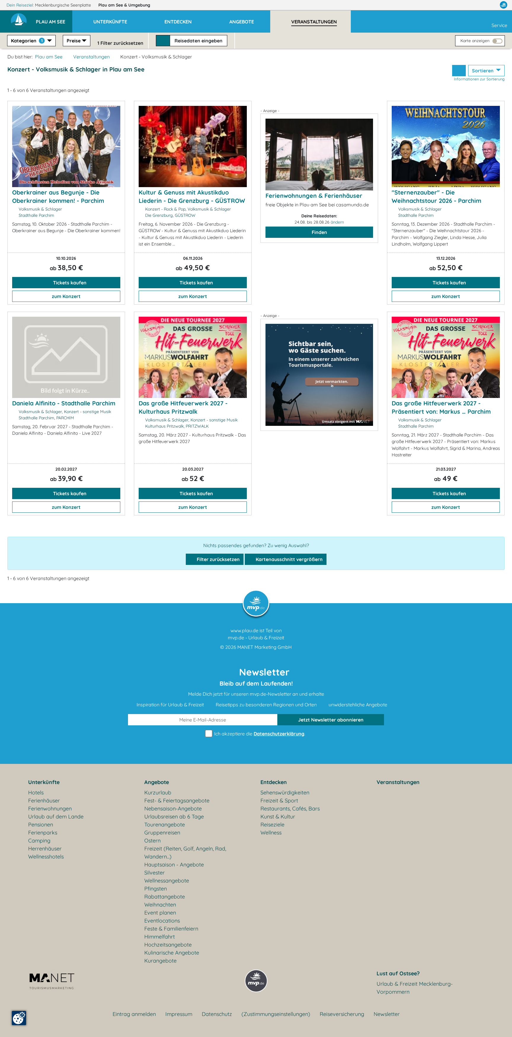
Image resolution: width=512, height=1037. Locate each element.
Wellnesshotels (46, 856)
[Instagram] (491, 5)
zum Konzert (66, 296)
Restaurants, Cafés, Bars (290, 808)
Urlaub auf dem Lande (56, 816)
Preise (74, 41)
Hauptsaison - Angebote (174, 864)
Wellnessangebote (166, 880)
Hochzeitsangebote (168, 944)
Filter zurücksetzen (218, 559)
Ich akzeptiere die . (259, 734)
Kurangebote (160, 960)
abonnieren (331, 720)
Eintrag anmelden (134, 1014)
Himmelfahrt (159, 936)
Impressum (178, 1014)
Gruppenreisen (162, 832)
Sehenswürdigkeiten (284, 792)
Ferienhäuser (44, 800)
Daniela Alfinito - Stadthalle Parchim (63, 403)
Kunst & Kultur (277, 816)
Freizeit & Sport (279, 800)
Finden (319, 232)
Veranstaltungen (91, 57)
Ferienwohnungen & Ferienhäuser (313, 195)
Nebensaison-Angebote (173, 808)
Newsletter (387, 1014)
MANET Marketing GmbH (264, 647)
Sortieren (483, 71)
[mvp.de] (503, 5)
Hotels (36, 792)
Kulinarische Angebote (171, 952)
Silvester (154, 872)
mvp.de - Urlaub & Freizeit (256, 638)
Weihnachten (160, 904)
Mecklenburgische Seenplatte (63, 5)
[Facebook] (477, 5)
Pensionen (40, 824)
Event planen (160, 912)
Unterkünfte (44, 782)
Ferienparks (42, 832)
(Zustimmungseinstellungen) (275, 1014)
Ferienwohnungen (50, 808)
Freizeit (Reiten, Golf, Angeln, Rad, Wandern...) (185, 852)
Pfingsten (155, 888)
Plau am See (124, 5)
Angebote (156, 782)
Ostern (152, 840)
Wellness (270, 832)
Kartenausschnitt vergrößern (289, 559)
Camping (39, 840)
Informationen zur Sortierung (479, 79)
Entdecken (273, 782)
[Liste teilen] (459, 70)
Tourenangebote (164, 824)
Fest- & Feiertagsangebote (176, 800)
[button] (54, 19)
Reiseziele (272, 824)
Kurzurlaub (157, 792)
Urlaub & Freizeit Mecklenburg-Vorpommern (415, 987)
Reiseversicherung (342, 1014)
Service (499, 25)
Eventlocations (162, 920)
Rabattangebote (164, 896)
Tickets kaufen (69, 283)
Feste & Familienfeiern (171, 928)
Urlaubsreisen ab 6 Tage (174, 816)
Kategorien (27, 41)
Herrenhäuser (45, 848)
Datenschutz (217, 1014)
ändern (337, 222)
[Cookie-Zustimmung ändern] (19, 1018)
